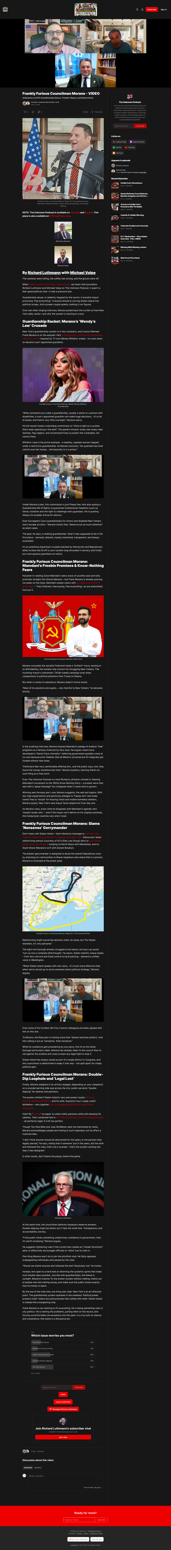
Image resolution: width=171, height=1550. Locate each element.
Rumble (89, 212)
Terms (86, 1533)
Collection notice (96, 1533)
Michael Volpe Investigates (130, 172)
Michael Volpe (54, 102)
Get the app (97, 1539)
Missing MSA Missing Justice (133, 247)
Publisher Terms (94, 1531)
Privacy (79, 1533)
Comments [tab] (28, 1468)
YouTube (75, 212)
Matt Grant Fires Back (130, 258)
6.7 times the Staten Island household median (80, 1117)
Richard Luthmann (38, 102)
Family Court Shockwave (131, 183)
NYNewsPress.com (59, 216)
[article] (129, 185)
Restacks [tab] (37, 1468)
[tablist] (32, 1467)
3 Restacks (40, 1451)
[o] (63, 476)
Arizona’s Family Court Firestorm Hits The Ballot (131, 205)
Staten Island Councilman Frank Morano (50, 284)
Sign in (164, 9)
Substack (73, 1545)
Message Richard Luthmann (64, 1409)
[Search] (137, 9)
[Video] (17, 50)
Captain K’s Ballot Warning (132, 215)
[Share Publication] (142, 9)
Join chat (63, 1437)
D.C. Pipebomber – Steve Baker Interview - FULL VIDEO (134, 237)
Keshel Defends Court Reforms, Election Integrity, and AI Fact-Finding (134, 195)
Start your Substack (79, 1539)
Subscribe (152, 9)
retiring (36, 1114)
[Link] (19, 272)
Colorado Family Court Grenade (134, 226)
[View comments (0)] (154, 53)
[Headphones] (17, 56)
